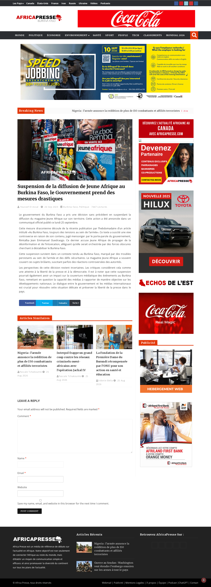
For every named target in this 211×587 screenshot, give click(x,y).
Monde (19, 35)
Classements (152, 35)
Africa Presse (22, 582)
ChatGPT (183, 582)
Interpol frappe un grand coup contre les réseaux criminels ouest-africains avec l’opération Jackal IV (74, 361)
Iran (63, 3)
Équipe (163, 582)
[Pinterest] (181, 3)
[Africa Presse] (39, 18)
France (54, 3)
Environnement (76, 35)
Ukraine (83, 3)
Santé (97, 35)
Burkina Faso (70, 206)
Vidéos (93, 3)
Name (21, 458)
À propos (151, 582)
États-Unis (42, 3)
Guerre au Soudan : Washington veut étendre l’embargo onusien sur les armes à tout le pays (114, 566)
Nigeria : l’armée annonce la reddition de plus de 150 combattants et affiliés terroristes (103, 110)
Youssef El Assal (29, 206)
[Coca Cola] (136, 18)
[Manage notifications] (203, 580)
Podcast (172, 582)
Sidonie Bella (105, 380)
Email (21, 473)
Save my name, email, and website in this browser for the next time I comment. (63, 503)
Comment (24, 416)
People (123, 35)
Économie (54, 35)
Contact (194, 582)
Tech (135, 35)
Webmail (106, 582)
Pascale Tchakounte (30, 371)
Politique (36, 35)
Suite (75, 303)
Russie (72, 3)
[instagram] (196, 3)
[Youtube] (191, 3)
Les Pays (17, 3)
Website (22, 487)
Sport (109, 35)
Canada (30, 3)
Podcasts (105, 3)
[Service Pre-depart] (105, 99)
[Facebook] (176, 3)
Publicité (119, 582)
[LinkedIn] (186, 3)
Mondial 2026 (175, 35)
